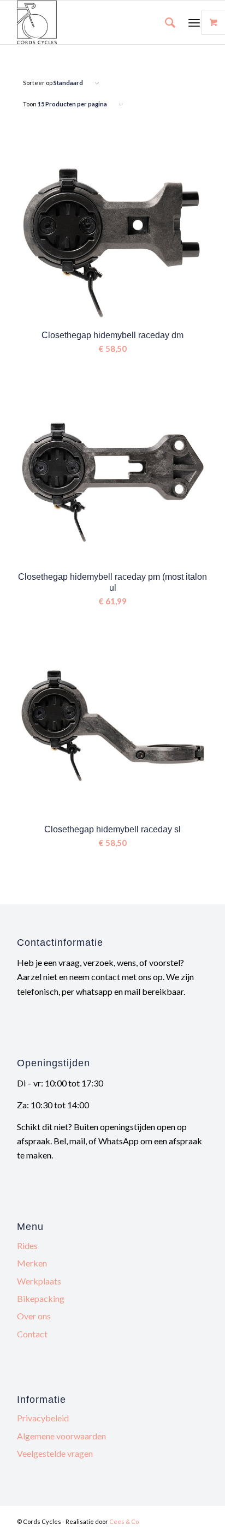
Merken (32, 1263)
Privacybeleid (43, 1418)
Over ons (34, 1316)
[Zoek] (164, 22)
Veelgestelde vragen (55, 1453)
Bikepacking (40, 1298)
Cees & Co (124, 1521)
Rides (27, 1245)
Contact (32, 1334)
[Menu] (194, 22)
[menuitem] (164, 22)
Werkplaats (39, 1281)
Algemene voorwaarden (61, 1436)
